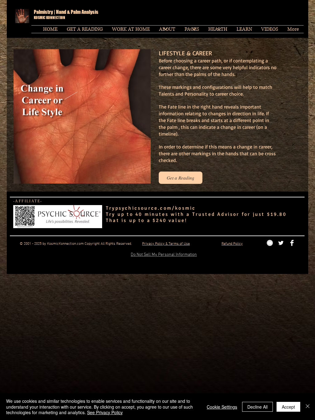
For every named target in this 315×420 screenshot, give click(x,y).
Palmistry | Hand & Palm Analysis (66, 12)
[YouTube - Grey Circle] (270, 243)
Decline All (257, 407)
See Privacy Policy (105, 412)
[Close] (307, 406)
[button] (192, 29)
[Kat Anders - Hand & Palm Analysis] (292, 243)
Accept (288, 407)
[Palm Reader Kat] (281, 243)
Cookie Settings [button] (222, 407)
